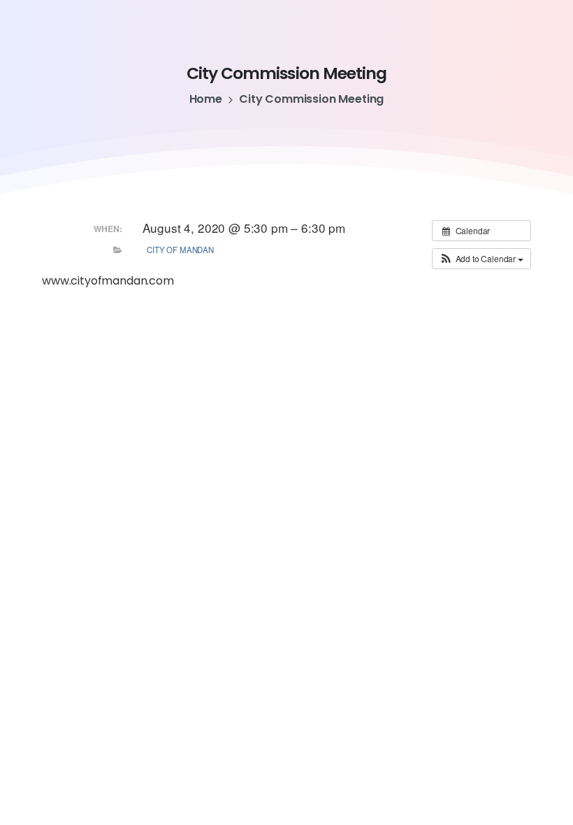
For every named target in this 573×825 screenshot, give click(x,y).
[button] (481, 258)
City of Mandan (180, 249)
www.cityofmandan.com (108, 281)
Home (205, 99)
